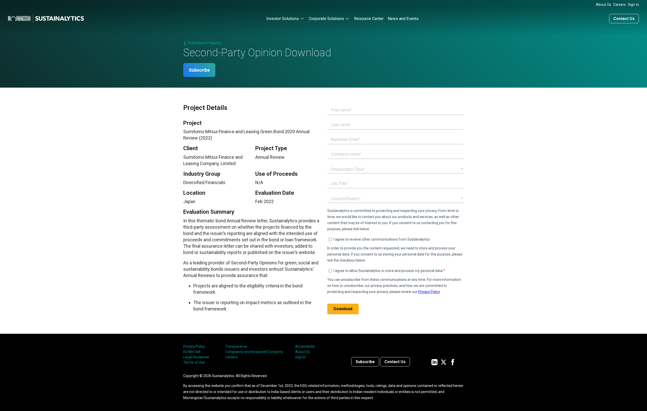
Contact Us (624, 18)
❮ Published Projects (202, 43)
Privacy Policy (194, 346)
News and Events (403, 18)
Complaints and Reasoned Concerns (254, 352)
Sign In (633, 5)
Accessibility (305, 346)
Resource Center (369, 18)
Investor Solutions (282, 18)
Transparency (236, 346)
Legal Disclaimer (196, 357)
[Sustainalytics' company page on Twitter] (444, 361)
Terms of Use (194, 362)
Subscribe (199, 70)
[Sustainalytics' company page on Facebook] (453, 361)
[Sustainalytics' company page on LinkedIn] (434, 361)
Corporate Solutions (326, 18)
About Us (603, 5)
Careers (619, 5)
